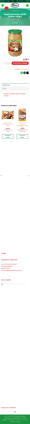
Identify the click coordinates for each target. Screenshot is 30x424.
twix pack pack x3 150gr (7, 124)
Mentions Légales (15, 422)
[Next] (29, 179)
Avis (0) (4, 88)
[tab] (15, 85)
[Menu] (2, 5)
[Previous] (1, 179)
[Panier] (27, 5)
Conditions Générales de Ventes (18, 420)
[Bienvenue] (15, 5)
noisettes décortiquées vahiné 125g (22, 125)
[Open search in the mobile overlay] (15, 412)
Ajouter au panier (20, 63)
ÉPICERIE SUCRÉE (15, 19)
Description (6, 85)
